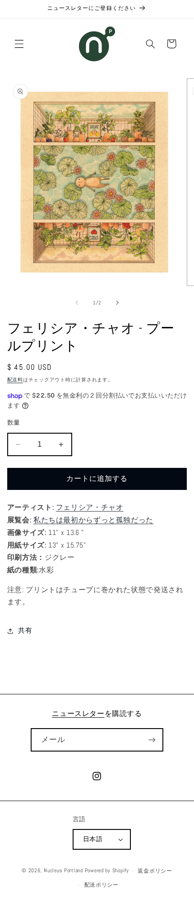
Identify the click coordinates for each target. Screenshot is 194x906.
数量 (13, 422)
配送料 (15, 380)
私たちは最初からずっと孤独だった (93, 520)
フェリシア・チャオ (90, 507)
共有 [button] (25, 630)
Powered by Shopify (107, 871)
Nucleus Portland (63, 871)
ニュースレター (78, 713)
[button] (19, 43)
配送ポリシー (101, 885)
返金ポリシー (155, 871)
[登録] (151, 739)
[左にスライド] (77, 303)
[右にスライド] (117, 303)
